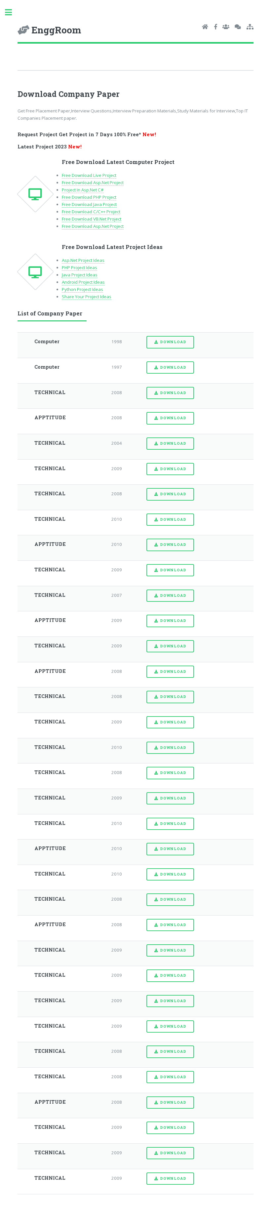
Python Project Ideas (82, 289)
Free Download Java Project (89, 204)
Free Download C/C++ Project (91, 212)
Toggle (12, 12)
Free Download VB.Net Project (91, 219)
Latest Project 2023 (50, 147)
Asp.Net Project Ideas (83, 260)
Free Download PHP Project (89, 197)
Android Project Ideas (83, 282)
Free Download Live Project (89, 175)
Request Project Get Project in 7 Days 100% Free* (87, 134)
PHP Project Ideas (79, 267)
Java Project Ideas (79, 275)
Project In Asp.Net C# (83, 190)
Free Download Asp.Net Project (93, 182)
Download (173, 342)
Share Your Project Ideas (86, 297)
